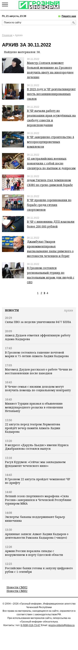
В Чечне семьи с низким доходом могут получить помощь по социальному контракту (38, 388)
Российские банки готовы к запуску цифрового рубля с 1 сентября (39, 570)
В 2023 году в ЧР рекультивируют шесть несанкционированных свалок (51, 94)
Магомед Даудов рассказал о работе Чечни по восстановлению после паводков (38, 371)
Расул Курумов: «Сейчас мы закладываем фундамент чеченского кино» (35, 463)
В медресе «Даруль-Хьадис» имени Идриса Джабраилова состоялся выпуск (37, 446)
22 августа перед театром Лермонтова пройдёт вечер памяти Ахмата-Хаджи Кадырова (32, 428)
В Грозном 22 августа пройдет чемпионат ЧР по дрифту (37, 481)
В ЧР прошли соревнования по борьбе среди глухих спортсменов (49, 204)
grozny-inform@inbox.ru (61, 625)
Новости (12, 310)
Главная (7, 35)
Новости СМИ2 (17, 587)
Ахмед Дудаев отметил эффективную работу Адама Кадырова (37, 337)
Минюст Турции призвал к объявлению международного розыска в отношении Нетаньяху (34, 407)
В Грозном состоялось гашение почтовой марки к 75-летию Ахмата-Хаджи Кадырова (37, 354)
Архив (68, 310)
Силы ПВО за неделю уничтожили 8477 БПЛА (38, 322)
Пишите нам (69, 16)
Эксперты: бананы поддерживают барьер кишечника (35, 518)
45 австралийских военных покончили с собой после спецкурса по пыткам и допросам (51, 163)
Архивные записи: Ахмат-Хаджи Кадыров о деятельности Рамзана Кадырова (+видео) (36, 535)
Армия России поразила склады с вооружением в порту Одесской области (34, 552)
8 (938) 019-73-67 (30, 625)
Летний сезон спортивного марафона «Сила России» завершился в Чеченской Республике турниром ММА (38, 499)
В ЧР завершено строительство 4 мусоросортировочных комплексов (50, 141)
